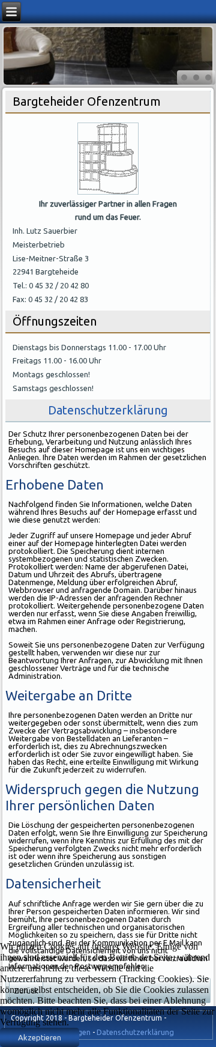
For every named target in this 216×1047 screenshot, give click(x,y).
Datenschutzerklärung (108, 410)
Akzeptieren (39, 1037)
